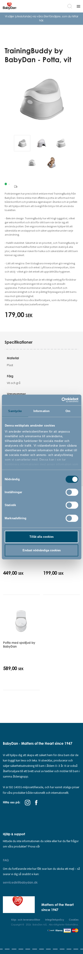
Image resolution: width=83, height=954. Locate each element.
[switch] (72, 492)
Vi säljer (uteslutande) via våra (24, 16)
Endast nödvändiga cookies (42, 550)
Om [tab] (68, 411)
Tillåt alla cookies (41, 536)
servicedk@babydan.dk (20, 882)
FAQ (6, 860)
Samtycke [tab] (15, 411)
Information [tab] (41, 411)
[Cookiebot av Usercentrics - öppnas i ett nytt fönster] (59, 399)
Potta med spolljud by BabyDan (19, 644)
